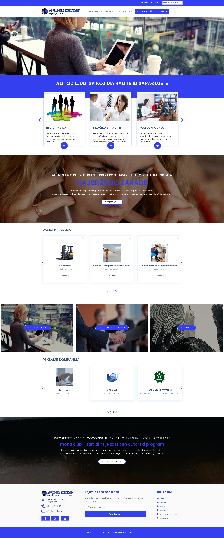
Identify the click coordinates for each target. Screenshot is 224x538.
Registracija (160, 11)
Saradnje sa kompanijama (170, 514)
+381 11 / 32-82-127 (53, 506)
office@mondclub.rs (54, 511)
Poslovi (162, 506)
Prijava (143, 11)
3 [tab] (113, 412)
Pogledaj (65, 275)
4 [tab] (116, 412)
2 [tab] (110, 412)
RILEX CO (159, 390)
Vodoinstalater (159, 265)
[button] (109, 71)
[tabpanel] (159, 261)
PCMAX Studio (132, 532)
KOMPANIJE (124, 11)
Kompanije (164, 518)
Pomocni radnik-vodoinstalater (112, 265)
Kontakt (155, 3)
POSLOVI (109, 11)
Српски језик (173, 3)
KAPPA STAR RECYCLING (112, 390)
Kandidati (163, 498)
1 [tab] (107, 412)
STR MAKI (64, 390)
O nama (144, 3)
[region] (112, 46)
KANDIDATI (95, 11)
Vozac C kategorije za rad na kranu (65, 265)
